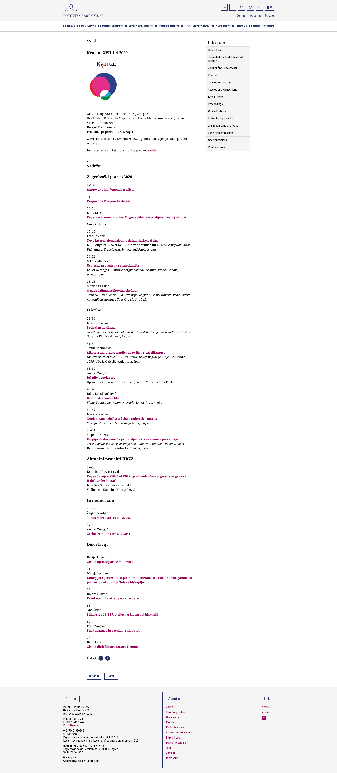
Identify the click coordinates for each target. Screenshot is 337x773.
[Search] (241, 7)
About (169, 707)
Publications (263, 26)
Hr (233, 7)
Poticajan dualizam (101, 327)
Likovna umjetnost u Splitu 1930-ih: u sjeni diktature (126, 352)
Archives (223, 26)
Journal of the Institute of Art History (225, 59)
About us (256, 15)
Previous (94, 676)
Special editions (217, 140)
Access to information (178, 732)
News (71, 26)
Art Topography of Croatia (223, 125)
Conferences (112, 26)
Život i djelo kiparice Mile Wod (110, 562)
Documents (172, 717)
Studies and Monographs (222, 89)
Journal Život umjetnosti (222, 68)
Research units (140, 26)
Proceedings (215, 104)
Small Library (215, 97)
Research (88, 26)
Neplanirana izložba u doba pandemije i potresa (122, 419)
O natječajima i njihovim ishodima (112, 290)
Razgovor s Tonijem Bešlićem (108, 201)
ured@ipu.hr (72, 725)
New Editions (216, 50)
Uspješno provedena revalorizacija (113, 265)
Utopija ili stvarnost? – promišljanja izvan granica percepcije (132, 439)
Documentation (197, 26)
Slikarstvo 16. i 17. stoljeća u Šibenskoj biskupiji (122, 614)
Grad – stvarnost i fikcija (105, 398)
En (224, 7)
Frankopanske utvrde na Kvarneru (113, 598)
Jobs (168, 747)
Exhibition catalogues (220, 133)
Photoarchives (216, 147)
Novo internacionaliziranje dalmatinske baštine (122, 240)
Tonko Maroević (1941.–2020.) (109, 518)
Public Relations (175, 727)
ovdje (152, 150)
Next (111, 676)
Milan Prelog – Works (220, 118)
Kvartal (212, 75)
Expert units (168, 26)
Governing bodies (175, 712)
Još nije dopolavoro (101, 377)
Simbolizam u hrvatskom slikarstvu (113, 630)
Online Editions (217, 111)
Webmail (266, 707)
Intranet (266, 712)
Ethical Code (173, 737)
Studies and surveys (220, 82)
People (269, 15)
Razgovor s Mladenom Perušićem (111, 189)
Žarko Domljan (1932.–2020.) (108, 534)
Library (241, 26)
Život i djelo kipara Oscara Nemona (113, 647)
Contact (241, 15)
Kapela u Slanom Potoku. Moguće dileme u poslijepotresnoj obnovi (136, 217)
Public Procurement (177, 742)
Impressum (172, 758)
